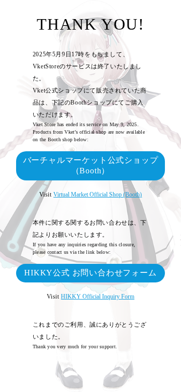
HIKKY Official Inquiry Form (97, 296)
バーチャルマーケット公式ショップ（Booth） (90, 165)
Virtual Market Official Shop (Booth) (97, 194)
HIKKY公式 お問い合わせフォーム (90, 272)
